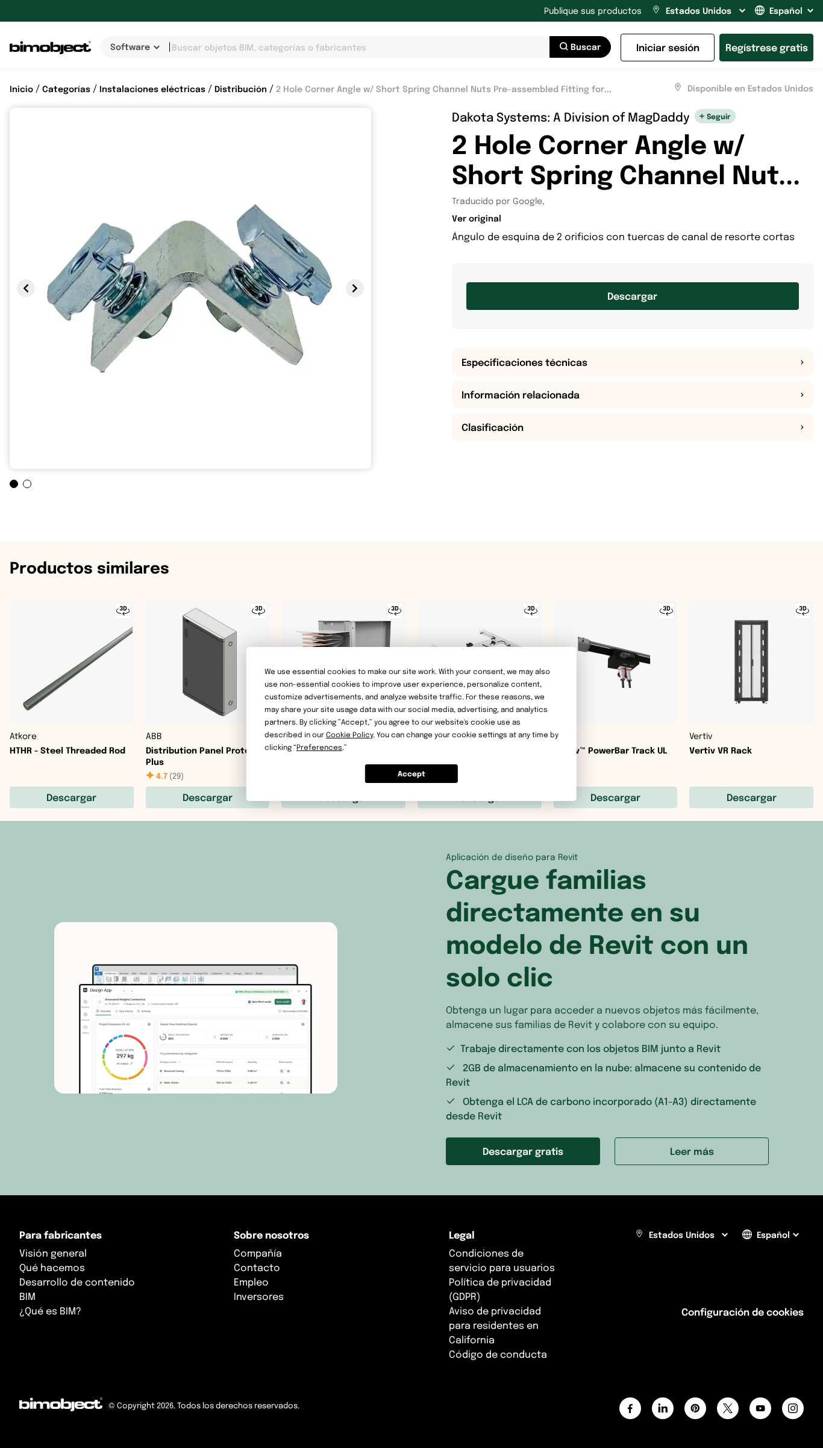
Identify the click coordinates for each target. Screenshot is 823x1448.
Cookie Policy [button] (349, 734)
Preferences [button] (319, 747)
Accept (411, 774)
